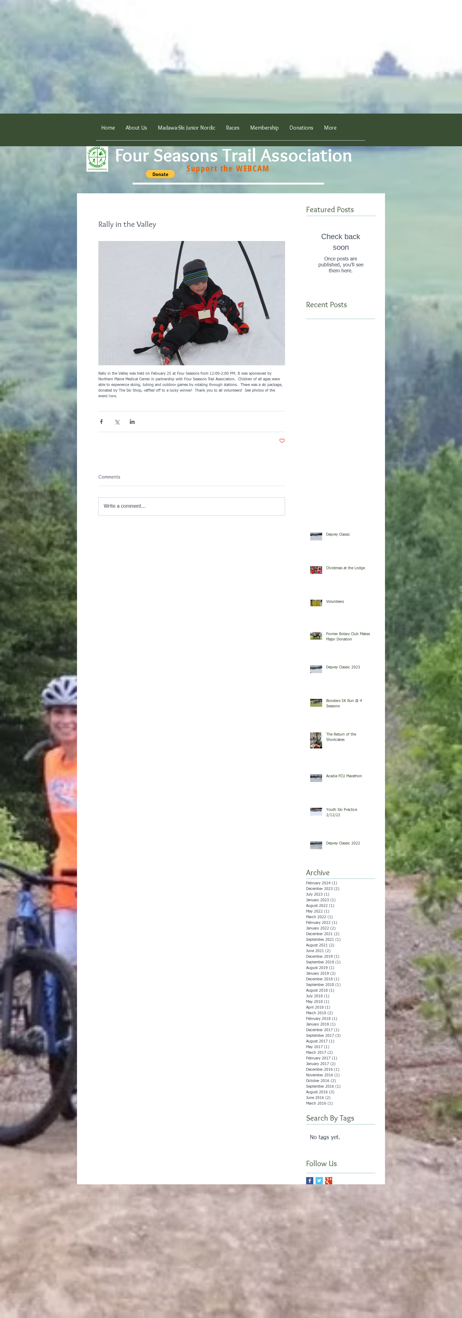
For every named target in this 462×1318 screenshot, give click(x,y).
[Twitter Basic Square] (319, 1180)
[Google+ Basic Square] (328, 1180)
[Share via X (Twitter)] (117, 422)
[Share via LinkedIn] (132, 422)
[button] (233, 129)
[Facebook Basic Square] (309, 1180)
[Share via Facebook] (101, 422)
